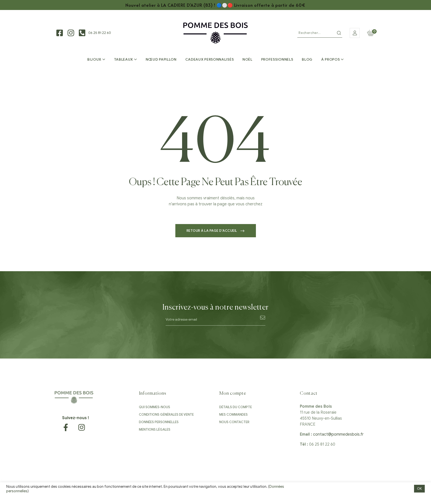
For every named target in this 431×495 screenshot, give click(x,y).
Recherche (339, 33)
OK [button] (419, 489)
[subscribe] (262, 317)
